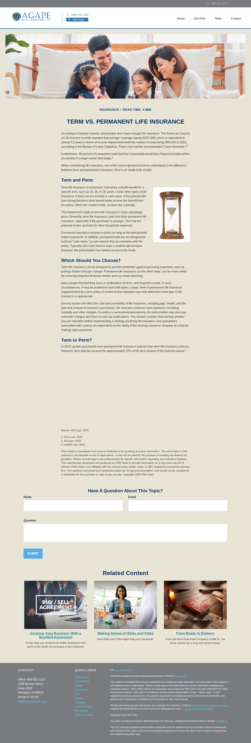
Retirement (82, 677)
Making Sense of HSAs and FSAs (126, 633)
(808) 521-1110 (80, 14)
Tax (77, 694)
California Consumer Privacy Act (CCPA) (210, 705)
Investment (82, 681)
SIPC (225, 721)
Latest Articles (84, 706)
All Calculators (84, 715)
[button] (199, 18)
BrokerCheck (181, 676)
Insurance (81, 689)
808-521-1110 (219, 3)
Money (79, 698)
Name (28, 497)
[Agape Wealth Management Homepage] (31, 16)
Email (132, 497)
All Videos (81, 710)
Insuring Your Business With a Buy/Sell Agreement (55, 635)
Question (30, 520)
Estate (79, 685)
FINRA (219, 721)
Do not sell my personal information (197, 709)
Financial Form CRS (122, 670)
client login (78, 19)
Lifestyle (80, 702)
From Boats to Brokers (195, 633)
